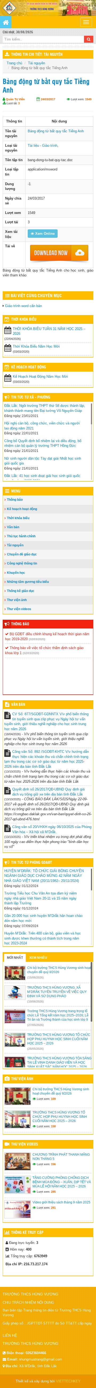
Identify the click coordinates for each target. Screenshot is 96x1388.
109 (53, 1098)
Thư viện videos (19, 609)
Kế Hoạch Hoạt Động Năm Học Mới (40, 377)
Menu (15, 491)
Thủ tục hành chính (21, 536)
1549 (88, 99)
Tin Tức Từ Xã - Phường (30, 397)
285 (53, 1191)
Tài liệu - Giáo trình (42, 146)
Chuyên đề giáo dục (22, 554)
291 (53, 1207)
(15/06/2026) (35, 977)
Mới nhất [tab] (15, 958)
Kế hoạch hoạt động (28, 367)
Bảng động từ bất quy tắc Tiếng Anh (56, 131)
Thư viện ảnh (17, 600)
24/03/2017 (48, 99)
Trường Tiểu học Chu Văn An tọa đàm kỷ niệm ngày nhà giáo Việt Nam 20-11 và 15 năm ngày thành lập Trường (40, 898)
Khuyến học (16, 573)
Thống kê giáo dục (20, 591)
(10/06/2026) (35, 1001)
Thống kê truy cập (27, 1233)
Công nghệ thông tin (22, 563)
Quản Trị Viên (15, 99)
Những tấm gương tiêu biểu (28, 582)
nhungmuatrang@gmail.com (40, 1359)
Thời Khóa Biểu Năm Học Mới (36, 346)
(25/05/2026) (35, 1048)
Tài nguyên (36, 63)
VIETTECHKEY (68, 1381)
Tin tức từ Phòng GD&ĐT (31, 863)
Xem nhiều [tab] (38, 958)
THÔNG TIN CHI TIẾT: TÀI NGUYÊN (36, 55)
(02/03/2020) (37, 639)
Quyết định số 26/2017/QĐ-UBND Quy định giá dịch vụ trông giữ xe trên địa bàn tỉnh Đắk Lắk (48, 791)
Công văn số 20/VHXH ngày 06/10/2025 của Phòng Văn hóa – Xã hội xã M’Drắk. (51, 829)
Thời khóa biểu (18, 518)
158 (53, 1126)
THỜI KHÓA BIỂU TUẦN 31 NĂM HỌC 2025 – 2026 (49, 331)
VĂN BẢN (18, 705)
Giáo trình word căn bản (23, 306)
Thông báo (15, 500)
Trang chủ (14, 63)
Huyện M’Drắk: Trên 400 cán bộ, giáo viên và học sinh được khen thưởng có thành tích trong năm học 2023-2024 (42, 938)
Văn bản (13, 527)
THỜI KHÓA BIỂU (23, 319)
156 (53, 1164)
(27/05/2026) (35, 1025)
